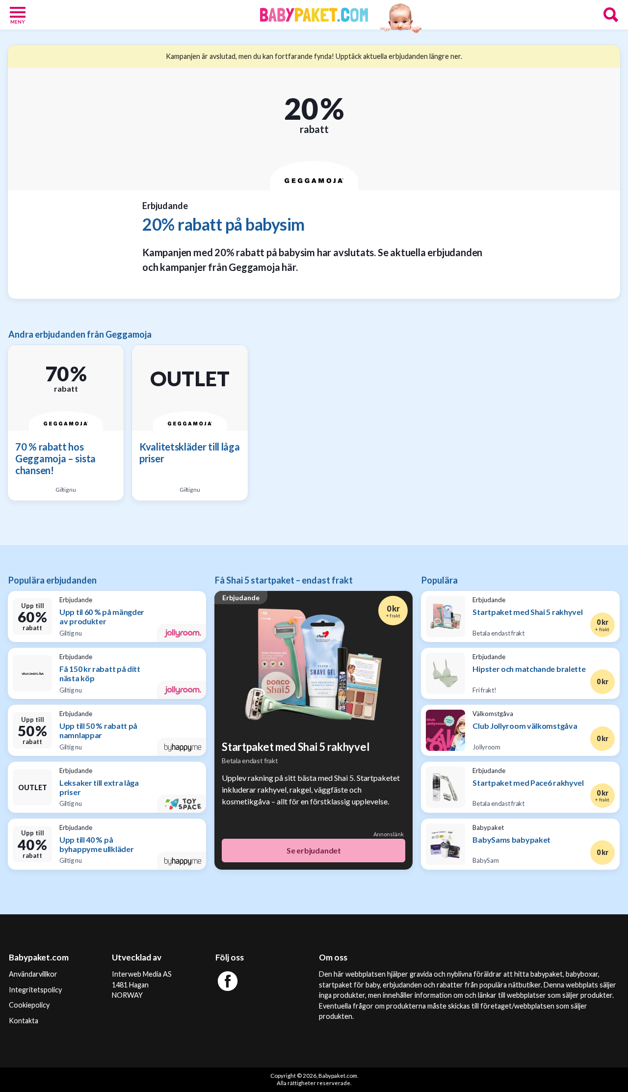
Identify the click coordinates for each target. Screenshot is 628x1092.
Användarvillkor (33, 974)
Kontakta (23, 1020)
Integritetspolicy (35, 989)
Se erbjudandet (314, 850)
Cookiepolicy (29, 1005)
